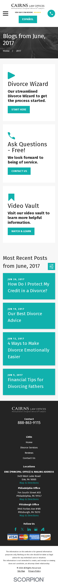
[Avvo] (42, 529)
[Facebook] (15, 529)
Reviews (29, 452)
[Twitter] (22, 529)
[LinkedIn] (29, 529)
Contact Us (29, 458)
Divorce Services (29, 447)
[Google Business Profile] (36, 529)
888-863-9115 (29, 422)
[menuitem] (21, 571)
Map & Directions (29, 482)
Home (29, 442)
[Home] (27, 6)
